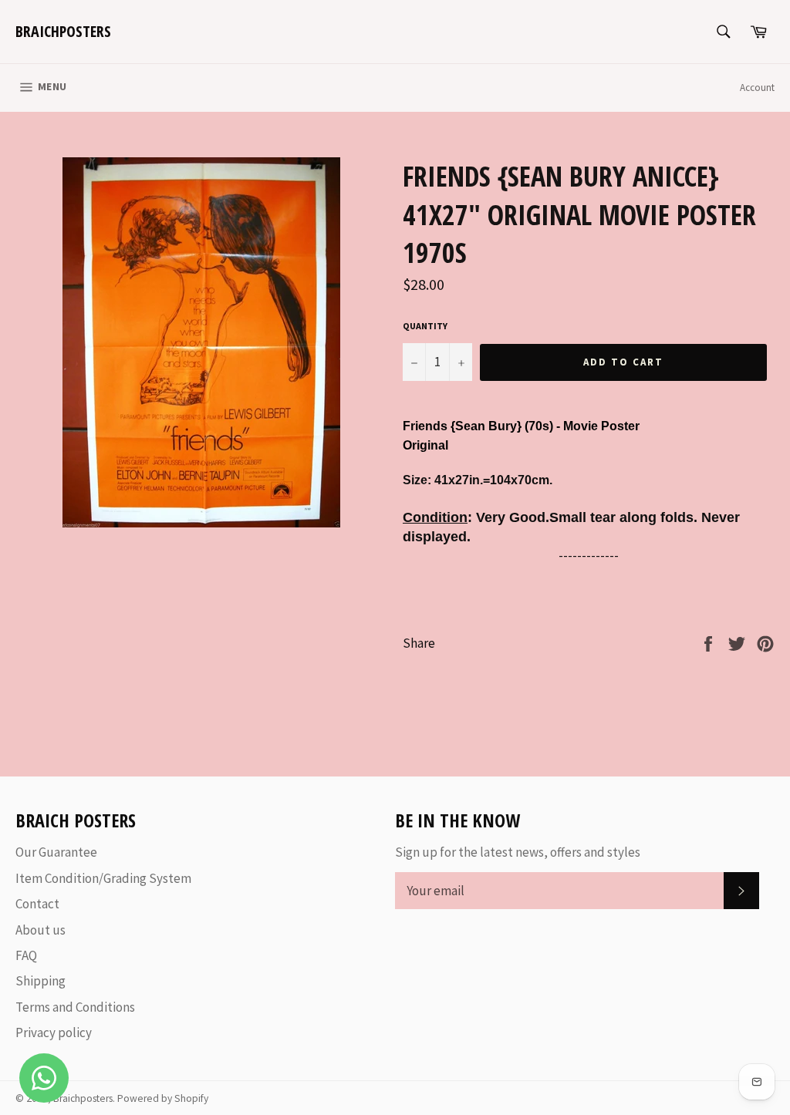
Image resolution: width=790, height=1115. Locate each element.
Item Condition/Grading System (103, 878)
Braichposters (63, 31)
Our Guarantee (56, 852)
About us (40, 929)
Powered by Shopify (162, 1098)
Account (757, 87)
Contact (37, 903)
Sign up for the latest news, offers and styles (517, 852)
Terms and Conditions (75, 1007)
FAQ (26, 955)
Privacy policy (53, 1032)
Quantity (425, 326)
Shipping (40, 980)
